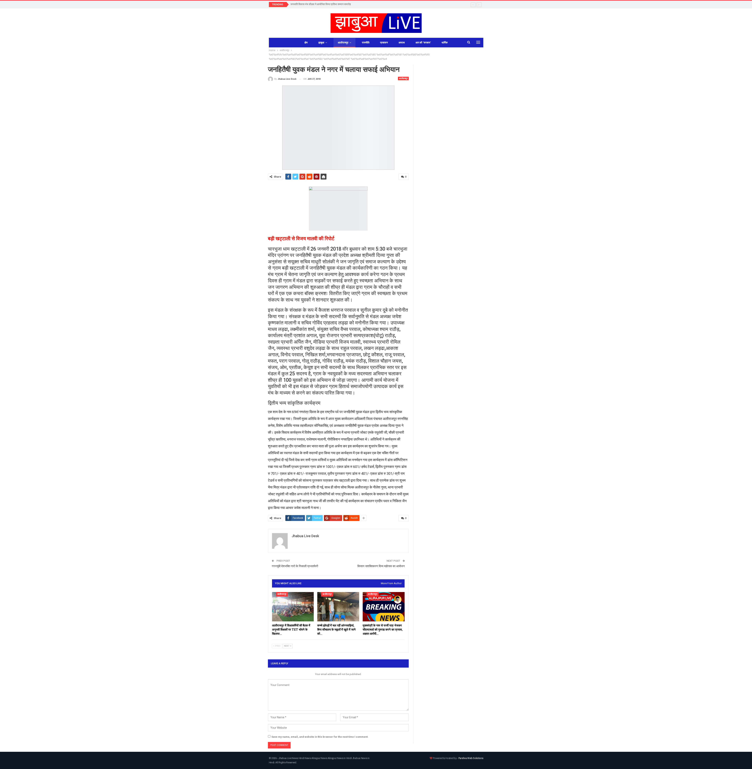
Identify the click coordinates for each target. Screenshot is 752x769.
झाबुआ (321, 42)
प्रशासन (384, 42)
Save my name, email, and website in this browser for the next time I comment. (319, 736)
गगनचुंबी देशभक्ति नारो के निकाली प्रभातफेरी (295, 566)
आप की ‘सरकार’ (423, 42)
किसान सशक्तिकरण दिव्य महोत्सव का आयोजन (381, 566)
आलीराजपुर (343, 42)
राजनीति (365, 42)
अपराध (402, 42)
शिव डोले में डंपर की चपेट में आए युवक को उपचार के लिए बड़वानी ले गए (321, 4)
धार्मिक (445, 42)
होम (306, 42)
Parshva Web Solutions (470, 758)
